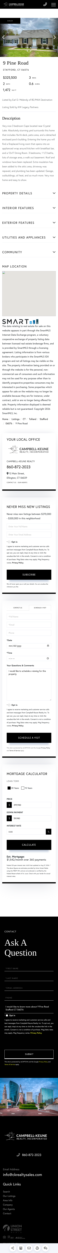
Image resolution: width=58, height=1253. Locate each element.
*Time (9, 653)
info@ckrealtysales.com (22, 1174)
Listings (15, 419)
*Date (9, 640)
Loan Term (13, 781)
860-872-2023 (18, 466)
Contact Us (11, 482)
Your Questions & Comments (20, 665)
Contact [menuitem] (7, 1213)
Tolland (32, 419)
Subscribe (29, 574)
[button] (5, 37)
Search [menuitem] (6, 1191)
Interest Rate (14, 825)
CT (24, 419)
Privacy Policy (17, 563)
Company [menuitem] (8, 1204)
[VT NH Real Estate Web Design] (29, 1229)
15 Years (28, 788)
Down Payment (15, 812)
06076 (9, 423)
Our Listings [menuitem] (9, 1196)
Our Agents (22, 482)
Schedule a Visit (40, 608)
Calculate (29, 844)
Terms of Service (15, 751)
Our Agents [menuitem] (9, 1209)
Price (9, 799)
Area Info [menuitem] (7, 1200)
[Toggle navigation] (53, 4)
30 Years (15, 788)
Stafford (44, 419)
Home (5, 419)
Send (29, 1054)
